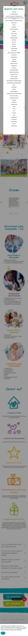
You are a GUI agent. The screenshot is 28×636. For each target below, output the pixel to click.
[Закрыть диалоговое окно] (25, 2)
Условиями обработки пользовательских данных (14, 628)
